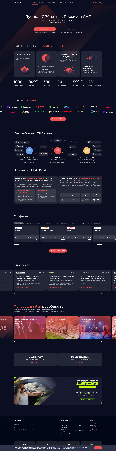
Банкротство (74, 223)
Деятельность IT (65, 433)
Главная (35, 2)
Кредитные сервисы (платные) (33, 223)
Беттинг (56, 223)
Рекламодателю (52, 2)
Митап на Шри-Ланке (56, 319)
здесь (73, 448)
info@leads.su (97, 423)
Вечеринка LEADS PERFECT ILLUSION (26, 320)
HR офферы (47, 223)
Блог (66, 2)
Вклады (82, 223)
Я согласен (98, 448)
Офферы (60, 2)
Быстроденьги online (47, 230)
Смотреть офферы (59, 118)
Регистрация (97, 2)
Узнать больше (35, 362)
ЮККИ (69, 230)
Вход (88, 2)
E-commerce (64, 223)
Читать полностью (22, 287)
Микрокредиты (18, 223)
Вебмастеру (42, 2)
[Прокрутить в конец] (101, 223)
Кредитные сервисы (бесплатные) (96, 223)
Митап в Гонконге (88, 319)
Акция (71, 2)
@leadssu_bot (93, 426)
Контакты (63, 431)
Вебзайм (17, 230)
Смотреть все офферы (59, 250)
